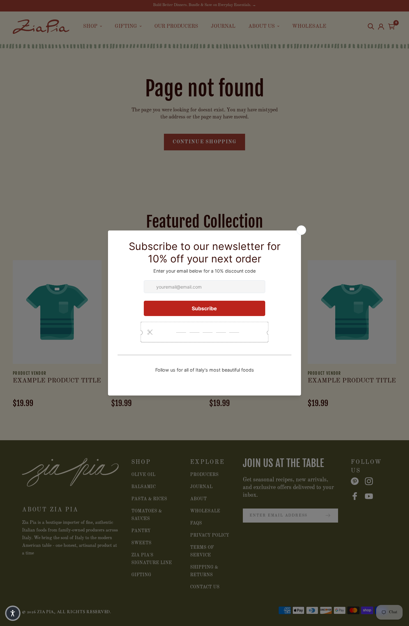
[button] (12, 613)
